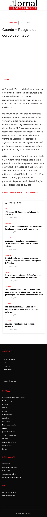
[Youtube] (16, 375)
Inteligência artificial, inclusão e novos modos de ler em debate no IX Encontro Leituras (22, 309)
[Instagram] (10, 375)
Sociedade (8, 223)
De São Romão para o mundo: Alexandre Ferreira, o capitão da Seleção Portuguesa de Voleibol (23, 260)
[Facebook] (4, 375)
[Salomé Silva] (5, 22)
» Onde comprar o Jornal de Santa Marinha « (20, 193)
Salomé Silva (12, 23)
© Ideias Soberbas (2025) (23, 513)
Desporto (8, 255)
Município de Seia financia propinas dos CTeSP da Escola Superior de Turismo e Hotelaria (21, 243)
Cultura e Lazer (9, 209)
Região (7, 79)
